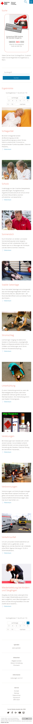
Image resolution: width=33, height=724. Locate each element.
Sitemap (16, 693)
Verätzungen (8, 436)
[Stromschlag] (16, 321)
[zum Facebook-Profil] (8, 712)
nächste (22, 104)
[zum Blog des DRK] (23, 712)
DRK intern (16, 699)
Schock (5, 183)
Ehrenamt (16, 665)
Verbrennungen (9, 486)
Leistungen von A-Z (16, 678)
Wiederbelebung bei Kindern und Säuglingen (16, 589)
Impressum (16, 697)
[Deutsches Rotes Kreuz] (5, 3)
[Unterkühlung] (16, 371)
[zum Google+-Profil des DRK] (16, 712)
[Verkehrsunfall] (16, 523)
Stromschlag (8, 335)
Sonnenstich (8, 234)
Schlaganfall (7, 131)
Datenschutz (16, 695)
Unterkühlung (8, 385)
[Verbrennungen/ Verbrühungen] (16, 472)
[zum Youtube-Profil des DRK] (20, 712)
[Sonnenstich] (16, 220)
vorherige (14, 98)
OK (27, 718)
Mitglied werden (16, 661)
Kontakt (16, 691)
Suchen (16, 78)
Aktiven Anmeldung (16, 663)
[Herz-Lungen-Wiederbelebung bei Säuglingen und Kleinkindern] (16, 573)
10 (12, 104)
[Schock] (16, 169)
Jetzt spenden (16, 648)
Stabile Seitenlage (10, 284)
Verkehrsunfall (9, 537)
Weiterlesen (7, 149)
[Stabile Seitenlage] (16, 270)
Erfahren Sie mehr (5, 722)
